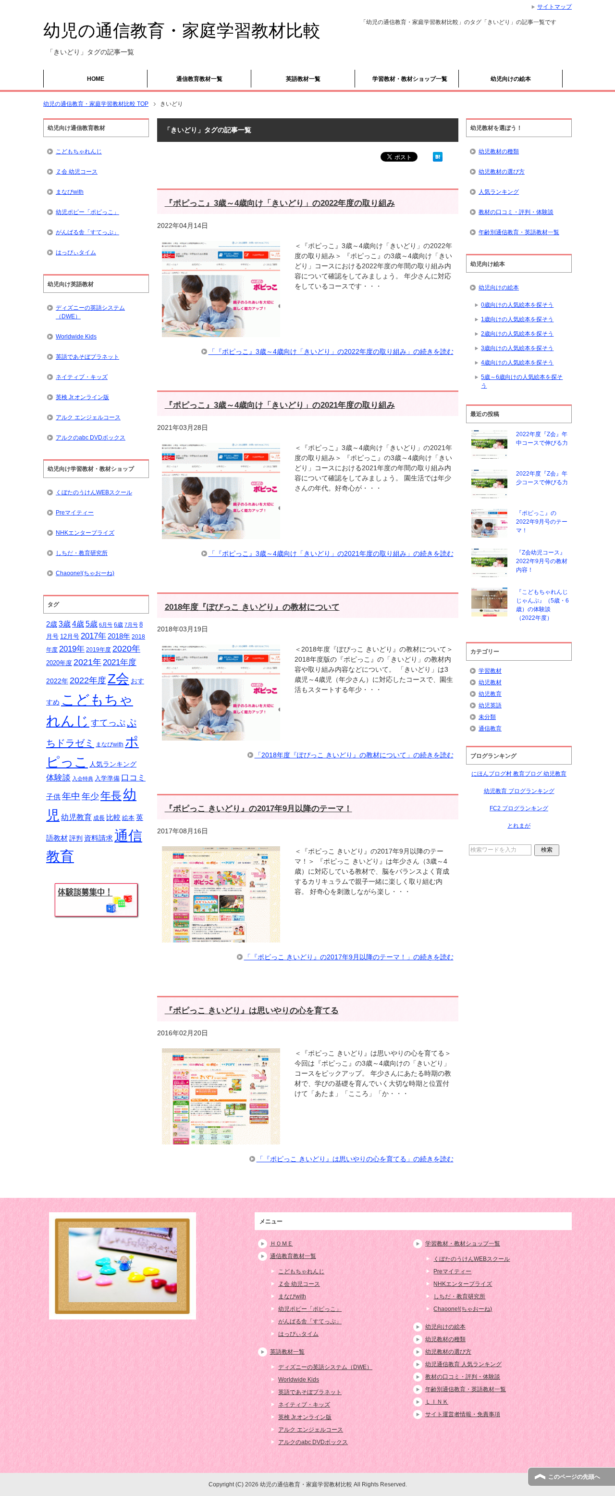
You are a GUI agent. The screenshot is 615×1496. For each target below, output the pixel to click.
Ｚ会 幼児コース (77, 171)
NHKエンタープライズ (85, 532)
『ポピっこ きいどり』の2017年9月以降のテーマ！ (258, 808)
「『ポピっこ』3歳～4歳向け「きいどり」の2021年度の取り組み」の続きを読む (331, 553)
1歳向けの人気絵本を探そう (517, 319)
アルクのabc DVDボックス (90, 437)
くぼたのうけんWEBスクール (94, 492)
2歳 (51, 624)
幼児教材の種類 (499, 151)
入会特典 (82, 778)
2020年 (126, 649)
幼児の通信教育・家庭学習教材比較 (181, 30)
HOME (95, 78)
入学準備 (107, 778)
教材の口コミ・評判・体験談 (516, 212)
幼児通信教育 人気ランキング (463, 1364)
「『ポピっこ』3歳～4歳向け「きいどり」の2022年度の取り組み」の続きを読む (331, 351)
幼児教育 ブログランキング (519, 791)
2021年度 (119, 662)
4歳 (78, 624)
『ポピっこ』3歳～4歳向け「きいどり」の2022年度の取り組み (280, 203)
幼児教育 (76, 817)
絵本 (128, 817)
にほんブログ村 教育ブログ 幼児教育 (518, 773)
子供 (53, 797)
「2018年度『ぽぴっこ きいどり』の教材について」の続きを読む (354, 755)
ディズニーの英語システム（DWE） (90, 312)
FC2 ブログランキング (519, 808)
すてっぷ (108, 723)
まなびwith (70, 192)
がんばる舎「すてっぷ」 (87, 232)
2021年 (87, 662)
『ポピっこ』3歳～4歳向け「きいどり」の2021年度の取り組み (280, 405)
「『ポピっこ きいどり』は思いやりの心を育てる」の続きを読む (355, 1159)
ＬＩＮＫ (436, 1401)
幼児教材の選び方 (502, 171)
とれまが (518, 825)
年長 (111, 796)
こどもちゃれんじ (79, 151)
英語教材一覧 (303, 78)
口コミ (133, 777)
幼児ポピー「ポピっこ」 (87, 212)
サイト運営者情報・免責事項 (462, 1414)
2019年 (72, 649)
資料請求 (98, 838)
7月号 (131, 625)
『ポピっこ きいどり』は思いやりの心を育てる (252, 1010)
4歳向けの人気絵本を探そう (517, 362)
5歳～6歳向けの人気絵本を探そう (522, 381)
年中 (71, 796)
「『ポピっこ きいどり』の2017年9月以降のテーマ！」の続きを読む (349, 957)
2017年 (93, 636)
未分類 (487, 717)
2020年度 (59, 662)
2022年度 (88, 680)
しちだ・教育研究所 (82, 553)
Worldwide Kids (76, 336)
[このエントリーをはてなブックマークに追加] (438, 156)
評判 (76, 838)
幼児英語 (490, 705)
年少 (90, 796)
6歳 (118, 624)
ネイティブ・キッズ (82, 377)
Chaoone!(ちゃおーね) (85, 573)
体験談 (58, 777)
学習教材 (490, 670)
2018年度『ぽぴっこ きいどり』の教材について (252, 607)
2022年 (57, 681)
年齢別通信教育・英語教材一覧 (519, 232)
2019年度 (98, 649)
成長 (99, 818)
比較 (113, 817)
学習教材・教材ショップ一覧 (409, 78)
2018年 (119, 636)
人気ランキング (112, 764)
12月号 (69, 636)
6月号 (105, 625)
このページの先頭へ (574, 1476)
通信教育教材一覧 (199, 78)
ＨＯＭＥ (281, 1243)
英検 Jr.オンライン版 (82, 397)
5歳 (92, 623)
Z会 (118, 678)
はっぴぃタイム (76, 252)
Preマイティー (75, 512)
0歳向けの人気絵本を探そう (517, 305)
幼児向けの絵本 (511, 78)
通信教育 (490, 728)
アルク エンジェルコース (88, 417)
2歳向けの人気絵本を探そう (517, 333)
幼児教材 (490, 682)
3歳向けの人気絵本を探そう (517, 348)
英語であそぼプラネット (87, 356)
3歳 (65, 624)
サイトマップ (554, 6)
